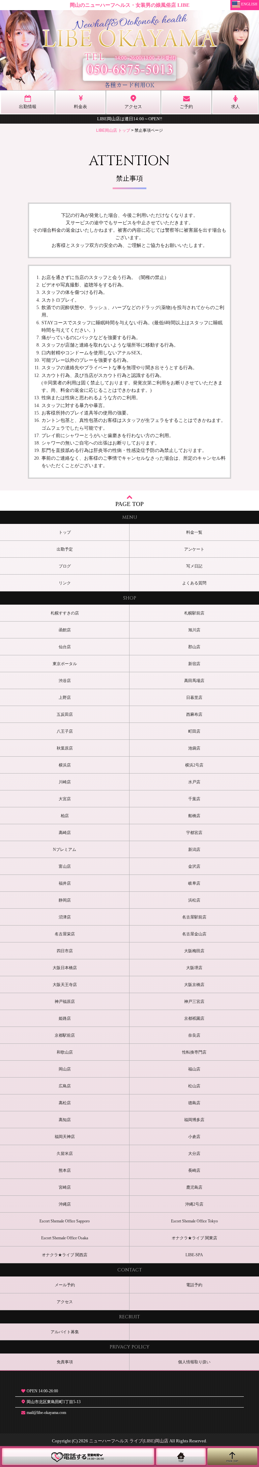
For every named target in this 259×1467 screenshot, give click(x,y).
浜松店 (194, 900)
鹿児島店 (194, 1187)
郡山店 (194, 646)
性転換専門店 (194, 1052)
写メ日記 (194, 566)
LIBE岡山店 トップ (113, 130)
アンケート (194, 549)
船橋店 (194, 815)
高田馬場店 (194, 680)
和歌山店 (65, 1052)
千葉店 (194, 798)
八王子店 (65, 731)
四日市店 (65, 951)
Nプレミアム (64, 849)
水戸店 (194, 782)
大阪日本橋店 (65, 967)
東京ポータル (65, 663)
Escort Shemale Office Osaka (64, 1238)
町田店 (194, 731)
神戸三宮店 (194, 1001)
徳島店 (194, 1103)
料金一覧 (194, 532)
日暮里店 (194, 697)
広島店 (65, 1086)
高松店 (65, 1103)
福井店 (65, 883)
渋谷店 (65, 680)
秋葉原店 (65, 748)
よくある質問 (194, 583)
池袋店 (194, 748)
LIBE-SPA (194, 1255)
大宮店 (65, 798)
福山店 (194, 1069)
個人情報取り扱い (194, 1362)
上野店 (65, 697)
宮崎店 (65, 1187)
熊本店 (65, 1170)
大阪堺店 (194, 967)
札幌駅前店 (194, 613)
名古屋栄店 (65, 934)
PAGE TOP (129, 504)
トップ (65, 532)
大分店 (194, 1153)
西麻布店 (194, 714)
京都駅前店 (65, 1035)
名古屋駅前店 (194, 917)
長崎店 (194, 1170)
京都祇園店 (194, 1018)
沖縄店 (65, 1204)
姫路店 (65, 1018)
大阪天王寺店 (65, 984)
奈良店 (194, 1035)
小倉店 (194, 1136)
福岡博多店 (194, 1119)
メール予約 (65, 1285)
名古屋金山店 (194, 934)
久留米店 (65, 1153)
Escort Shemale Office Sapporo (64, 1221)
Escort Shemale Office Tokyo (194, 1221)
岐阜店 (194, 883)
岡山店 (65, 1069)
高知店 (65, 1119)
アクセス (65, 1301)
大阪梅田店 (194, 951)
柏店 (65, 815)
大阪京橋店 (194, 984)
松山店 (194, 1086)
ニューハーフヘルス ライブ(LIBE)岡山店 (128, 1441)
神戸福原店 (65, 1001)
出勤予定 (65, 549)
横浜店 (65, 765)
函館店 (65, 630)
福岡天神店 (65, 1136)
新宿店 (194, 663)
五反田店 (65, 714)
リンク (65, 583)
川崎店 (65, 782)
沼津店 (65, 917)
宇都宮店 (194, 832)
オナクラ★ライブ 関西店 (64, 1255)
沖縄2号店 (194, 1204)
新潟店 (194, 849)
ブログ (65, 566)
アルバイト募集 (65, 1332)
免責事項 (65, 1362)
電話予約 (194, 1285)
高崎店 (65, 832)
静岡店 (65, 900)
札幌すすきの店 (65, 613)
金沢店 (194, 866)
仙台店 (65, 646)
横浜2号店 (194, 765)
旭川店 (194, 630)
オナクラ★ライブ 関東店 (194, 1238)
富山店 (65, 866)
